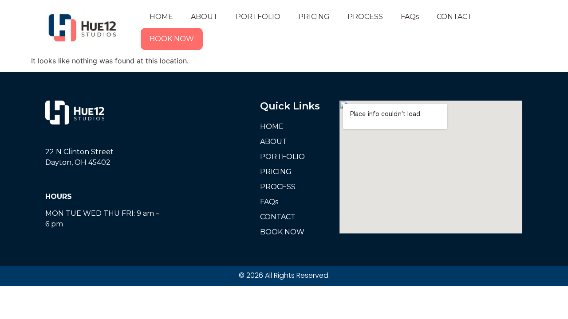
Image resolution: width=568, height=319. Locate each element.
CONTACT (454, 16)
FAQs (410, 16)
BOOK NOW (172, 39)
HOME (161, 16)
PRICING (314, 16)
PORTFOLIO (258, 16)
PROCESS (365, 16)
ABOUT (204, 16)
